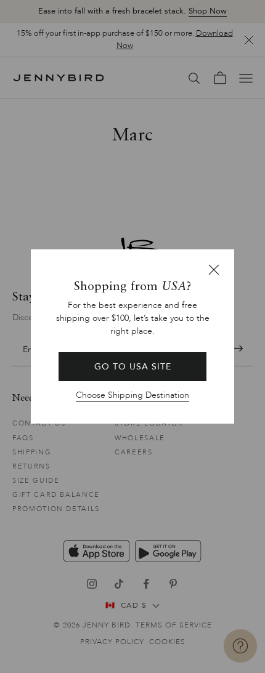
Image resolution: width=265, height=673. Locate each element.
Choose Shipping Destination (132, 395)
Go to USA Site (132, 367)
